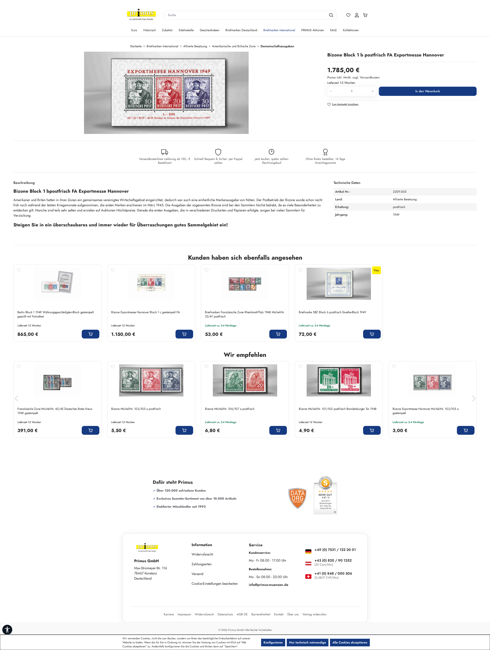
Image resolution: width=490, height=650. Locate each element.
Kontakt (278, 614)
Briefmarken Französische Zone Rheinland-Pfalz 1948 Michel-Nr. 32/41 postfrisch (245, 314)
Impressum (184, 614)
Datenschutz (225, 614)
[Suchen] (331, 15)
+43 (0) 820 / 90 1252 (333, 560)
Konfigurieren (273, 642)
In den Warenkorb (427, 91)
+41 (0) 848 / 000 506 (333, 573)
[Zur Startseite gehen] (141, 15)
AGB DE (242, 614)
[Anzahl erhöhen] (372, 91)
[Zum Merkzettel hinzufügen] (19, 270)
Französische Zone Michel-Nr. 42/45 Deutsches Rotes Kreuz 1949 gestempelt (54, 411)
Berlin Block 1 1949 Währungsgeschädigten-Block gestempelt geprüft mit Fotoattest (55, 314)
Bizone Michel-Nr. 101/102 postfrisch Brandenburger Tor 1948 (337, 409)
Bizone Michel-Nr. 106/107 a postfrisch (229, 409)
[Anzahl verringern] (330, 91)
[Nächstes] (474, 399)
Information (202, 545)
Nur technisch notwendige (307, 642)
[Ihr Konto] (357, 15)
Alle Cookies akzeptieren (349, 642)
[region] (168, 93)
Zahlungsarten (202, 564)
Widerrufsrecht (202, 554)
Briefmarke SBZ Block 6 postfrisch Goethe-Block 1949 (332, 312)
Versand (197, 573)
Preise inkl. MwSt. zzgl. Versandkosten (353, 77)
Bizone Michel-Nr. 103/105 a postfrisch (136, 409)
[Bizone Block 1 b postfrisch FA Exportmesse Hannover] (166, 93)
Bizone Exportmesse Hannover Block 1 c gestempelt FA (145, 312)
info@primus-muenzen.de (268, 584)
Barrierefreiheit (261, 614)
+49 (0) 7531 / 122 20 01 (335, 550)
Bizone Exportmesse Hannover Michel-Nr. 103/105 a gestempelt (425, 411)
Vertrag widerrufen (314, 614)
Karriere (169, 614)
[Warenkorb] (366, 15)
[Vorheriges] (16, 399)
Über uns (293, 614)
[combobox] (245, 15)
